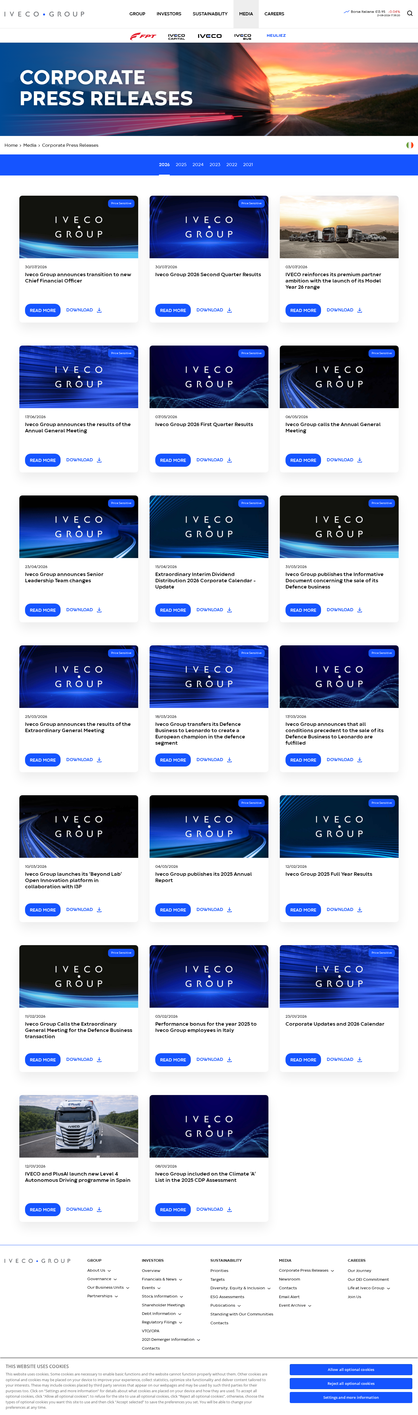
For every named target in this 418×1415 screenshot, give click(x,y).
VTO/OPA (150, 1331)
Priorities (219, 1271)
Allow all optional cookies (351, 1369)
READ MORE (43, 311)
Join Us (354, 1297)
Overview (151, 1271)
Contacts (151, 1348)
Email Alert (289, 1297)
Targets (217, 1279)
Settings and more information (351, 1397)
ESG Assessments (227, 1297)
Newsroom (289, 1279)
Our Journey (359, 1271)
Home (11, 146)
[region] (209, 1386)
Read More (173, 1060)
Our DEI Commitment (368, 1279)
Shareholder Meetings (163, 1305)
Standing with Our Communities (241, 1314)
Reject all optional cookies (351, 1383)
